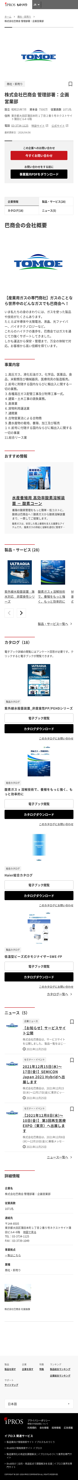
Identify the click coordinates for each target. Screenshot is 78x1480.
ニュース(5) (49, 210)
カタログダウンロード (39, 728)
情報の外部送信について (37, 1424)
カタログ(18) (15, 210)
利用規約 (32, 1427)
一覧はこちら (13, 1255)
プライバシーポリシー (38, 1420)
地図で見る (29, 1232)
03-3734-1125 (19, 125)
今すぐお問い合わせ (39, 155)
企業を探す (27, 1369)
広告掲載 (68, 1427)
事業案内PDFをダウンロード (39, 174)
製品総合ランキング (60, 1369)
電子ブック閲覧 (39, 718)
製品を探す (10, 1369)
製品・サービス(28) (54, 201)
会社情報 (44, 1427)
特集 (41, 1369)
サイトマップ (11, 1385)
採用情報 (56, 1427)
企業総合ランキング (60, 1375)
